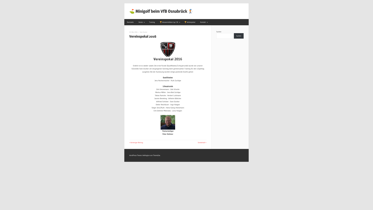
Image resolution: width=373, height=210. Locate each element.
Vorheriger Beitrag (136, 142)
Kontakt (203, 22)
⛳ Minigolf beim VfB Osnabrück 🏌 (161, 11)
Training (152, 22)
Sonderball (201, 142)
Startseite (130, 22)
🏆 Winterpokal (189, 22)
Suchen (218, 32)
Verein (141, 22)
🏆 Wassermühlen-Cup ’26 (169, 22)
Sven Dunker (143, 32)
